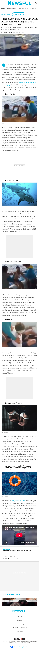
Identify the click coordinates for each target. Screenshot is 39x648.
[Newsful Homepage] (19, 3)
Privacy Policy (19, 624)
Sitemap (19, 620)
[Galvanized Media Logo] (19, 639)
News (15, 559)
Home (3, 8)
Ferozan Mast (7, 32)
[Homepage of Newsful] (19, 611)
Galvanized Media (15, 641)
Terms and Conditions (20, 627)
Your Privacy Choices (21, 647)
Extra (6, 559)
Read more (28, 550)
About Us (19, 616)
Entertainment (11, 8)
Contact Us (19, 631)
